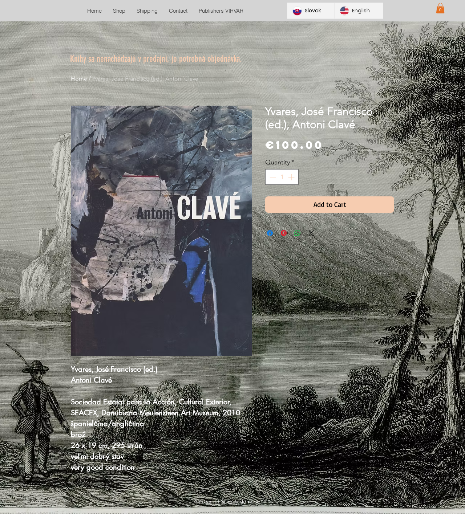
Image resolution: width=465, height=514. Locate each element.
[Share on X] (311, 233)
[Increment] (292, 177)
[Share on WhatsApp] (297, 233)
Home (79, 78)
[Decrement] (272, 177)
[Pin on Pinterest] (283, 233)
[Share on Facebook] (270, 233)
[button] (440, 8)
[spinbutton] (282, 177)
